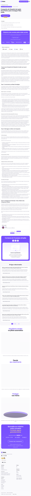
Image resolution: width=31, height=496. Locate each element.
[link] (5, 15)
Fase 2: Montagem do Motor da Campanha (7, 25)
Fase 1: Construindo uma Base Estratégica (7, 24)
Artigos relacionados (4, 28)
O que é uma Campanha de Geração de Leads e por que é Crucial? (10, 22)
